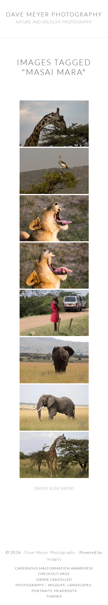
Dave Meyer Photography (54, 14)
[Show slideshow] (54, 488)
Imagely (54, 559)
